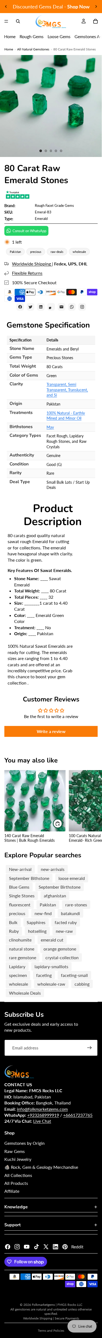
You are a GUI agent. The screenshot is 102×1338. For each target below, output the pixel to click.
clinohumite (20, 939)
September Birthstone (60, 886)
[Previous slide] (6, 7)
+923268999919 (43, 1115)
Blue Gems (19, 886)
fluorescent (19, 904)
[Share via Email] (61, 307)
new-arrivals (52, 869)
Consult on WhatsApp (29, 231)
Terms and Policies (51, 1330)
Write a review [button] (51, 731)
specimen (18, 975)
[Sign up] (89, 1048)
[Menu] (6, 21)
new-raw (64, 931)
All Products (16, 1183)
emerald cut (52, 939)
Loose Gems (59, 36)
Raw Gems (14, 1151)
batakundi (70, 913)
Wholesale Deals (25, 992)
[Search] (18, 21)
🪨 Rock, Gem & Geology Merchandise (41, 1167)
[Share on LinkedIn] (41, 307)
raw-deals (57, 251)
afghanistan (55, 895)
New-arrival (20, 869)
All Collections (18, 1175)
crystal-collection (62, 957)
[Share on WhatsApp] (72, 307)
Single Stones (22, 895)
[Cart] (95, 21)
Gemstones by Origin (24, 1143)
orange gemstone (60, 948)
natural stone (21, 948)
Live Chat (42, 1121)
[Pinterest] (65, 1246)
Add (62, 823)
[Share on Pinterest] (51, 307)
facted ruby (66, 922)
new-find (43, 913)
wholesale (79, 251)
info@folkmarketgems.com (42, 1109)
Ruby (14, 931)
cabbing (82, 983)
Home (10, 36)
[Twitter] (46, 1246)
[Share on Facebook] (20, 307)
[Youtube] (26, 1246)
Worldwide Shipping (32, 263)
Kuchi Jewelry (17, 1159)
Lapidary (17, 966)
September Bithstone (29, 878)
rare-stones (76, 904)
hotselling (37, 931)
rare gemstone (22, 957)
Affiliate (11, 1191)
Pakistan (15, 251)
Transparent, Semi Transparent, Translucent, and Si (67, 389)
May (50, 427)
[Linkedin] (55, 1246)
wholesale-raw (51, 983)
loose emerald (71, 878)
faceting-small (74, 975)
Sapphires (36, 922)
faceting (44, 975)
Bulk (13, 922)
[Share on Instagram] (82, 307)
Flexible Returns (27, 273)
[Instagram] (17, 1246)
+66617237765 (77, 1115)
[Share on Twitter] (30, 307)
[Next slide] (96, 7)
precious (35, 251)
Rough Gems (32, 36)
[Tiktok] (36, 1246)
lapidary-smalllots (51, 966)
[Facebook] (7, 1246)
